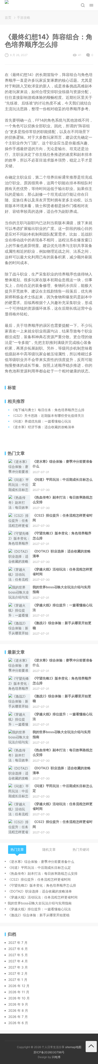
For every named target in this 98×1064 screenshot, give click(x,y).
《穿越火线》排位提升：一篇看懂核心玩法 (63, 607)
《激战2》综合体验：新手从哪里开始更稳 (62, 625)
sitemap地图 (73, 1047)
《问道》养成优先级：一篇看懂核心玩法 (41, 421)
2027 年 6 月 (18, 949)
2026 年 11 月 (18, 992)
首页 (8, 17)
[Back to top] (91, 1046)
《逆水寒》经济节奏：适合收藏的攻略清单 (42, 427)
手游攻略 (23, 17)
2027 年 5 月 (18, 955)
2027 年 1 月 (17, 980)
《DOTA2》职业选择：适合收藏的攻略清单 (62, 553)
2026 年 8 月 (18, 1010)
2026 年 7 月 (18, 1017)
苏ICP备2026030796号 (49, 1052)
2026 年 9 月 (18, 1004)
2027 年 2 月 (18, 973)
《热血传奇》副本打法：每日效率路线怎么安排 (63, 499)
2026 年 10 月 (19, 998)
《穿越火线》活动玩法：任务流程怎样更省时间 (63, 571)
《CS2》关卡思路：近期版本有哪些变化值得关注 (47, 415)
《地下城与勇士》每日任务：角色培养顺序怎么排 (47, 410)
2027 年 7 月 (18, 942)
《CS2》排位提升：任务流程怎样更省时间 (63, 517)
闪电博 (56, 1057)
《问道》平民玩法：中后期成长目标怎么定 (63, 481)
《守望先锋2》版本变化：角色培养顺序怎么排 (62, 535)
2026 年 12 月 (18, 986)
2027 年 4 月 (18, 961)
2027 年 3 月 (18, 967)
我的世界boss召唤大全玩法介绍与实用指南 (62, 589)
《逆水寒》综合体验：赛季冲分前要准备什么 (63, 463)
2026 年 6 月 (18, 1023)
